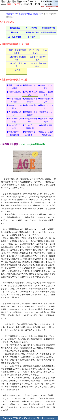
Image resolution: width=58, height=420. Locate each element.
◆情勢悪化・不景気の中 (29, 113)
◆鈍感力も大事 (45, 125)
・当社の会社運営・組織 (16, 64)
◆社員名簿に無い (29, 85)
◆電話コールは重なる (45, 93)
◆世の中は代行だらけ (14, 126)
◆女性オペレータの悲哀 (45, 120)
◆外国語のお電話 (14, 92)
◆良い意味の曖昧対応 (29, 120)
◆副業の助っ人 (45, 112)
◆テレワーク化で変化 (14, 120)
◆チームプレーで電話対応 (29, 126)
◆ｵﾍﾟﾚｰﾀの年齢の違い (29, 93)
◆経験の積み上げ (29, 105)
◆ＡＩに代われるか (14, 113)
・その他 (16, 70)
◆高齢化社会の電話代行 (29, 100)
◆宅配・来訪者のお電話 (14, 86)
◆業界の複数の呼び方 (45, 100)
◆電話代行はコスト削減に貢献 (45, 133)
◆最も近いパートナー (45, 106)
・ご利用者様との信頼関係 (16, 58)
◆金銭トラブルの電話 (45, 86)
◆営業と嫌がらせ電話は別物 (14, 133)
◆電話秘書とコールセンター (29, 133)
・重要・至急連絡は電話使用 (16, 51)
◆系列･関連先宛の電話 (14, 100)
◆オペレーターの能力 (14, 106)
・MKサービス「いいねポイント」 (37, 51)
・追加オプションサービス (37, 58)
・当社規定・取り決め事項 (37, 64)
